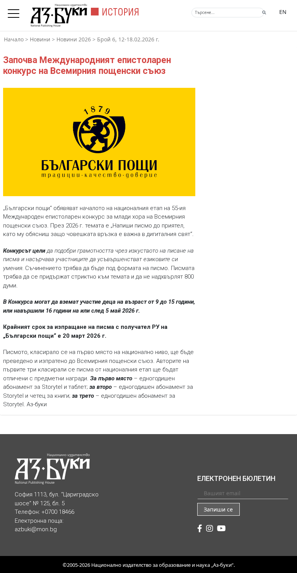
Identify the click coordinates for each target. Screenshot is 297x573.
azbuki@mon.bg (36, 529)
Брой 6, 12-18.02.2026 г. (128, 39)
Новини (40, 39)
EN (283, 11)
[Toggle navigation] (15, 11)
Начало (14, 39)
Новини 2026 (73, 39)
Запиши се (218, 509)
